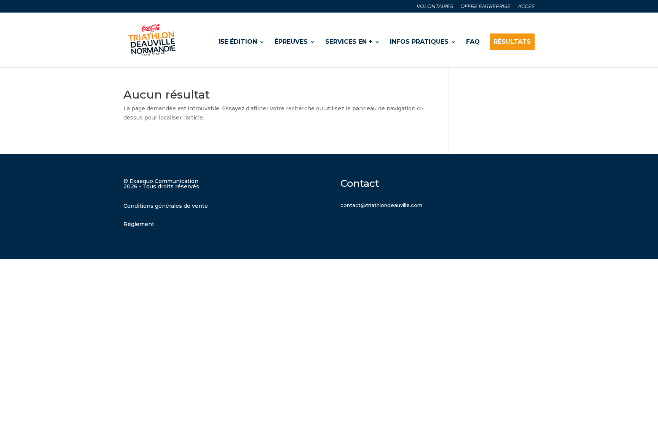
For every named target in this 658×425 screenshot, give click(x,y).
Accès (526, 6)
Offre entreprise (485, 6)
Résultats (512, 41)
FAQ (473, 41)
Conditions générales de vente (165, 205)
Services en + (348, 41)
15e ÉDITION (237, 41)
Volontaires (435, 6)
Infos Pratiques (419, 41)
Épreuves (291, 41)
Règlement (138, 224)
